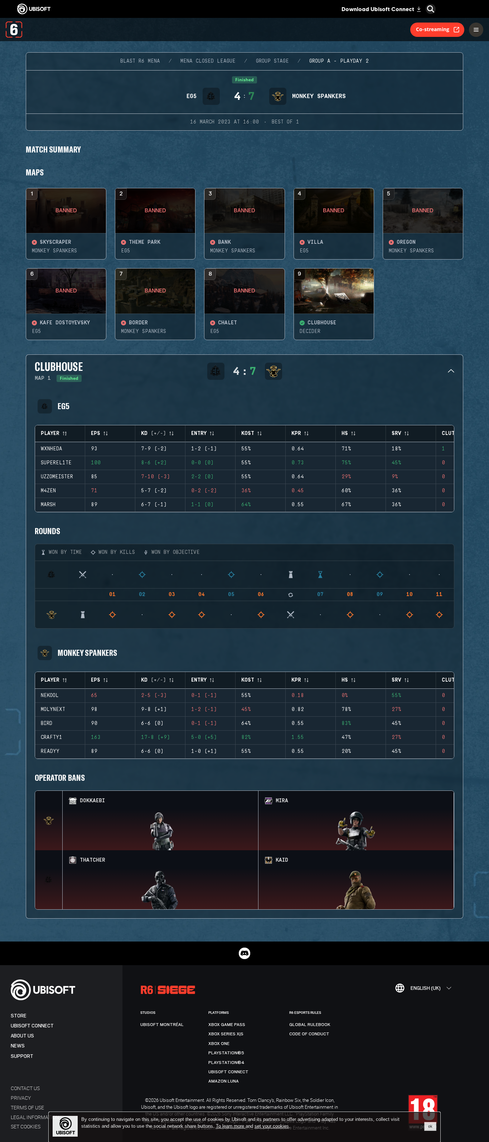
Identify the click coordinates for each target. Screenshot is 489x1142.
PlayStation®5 (226, 1052)
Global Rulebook (309, 1024)
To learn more (231, 1126)
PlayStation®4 (226, 1062)
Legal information (35, 1117)
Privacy (21, 1097)
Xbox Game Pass (226, 1024)
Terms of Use (27, 1107)
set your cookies (272, 1126)
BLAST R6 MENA (140, 61)
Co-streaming (432, 29)
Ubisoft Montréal (162, 1024)
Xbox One (218, 1043)
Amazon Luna (223, 1081)
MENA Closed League (208, 61)
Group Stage (272, 61)
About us (22, 1036)
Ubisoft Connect (32, 1026)
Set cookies (25, 1126)
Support (22, 1056)
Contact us (25, 1088)
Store (18, 1015)
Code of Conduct (309, 1033)
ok (430, 1126)
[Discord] (244, 953)
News (18, 1046)
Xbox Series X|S (225, 1033)
